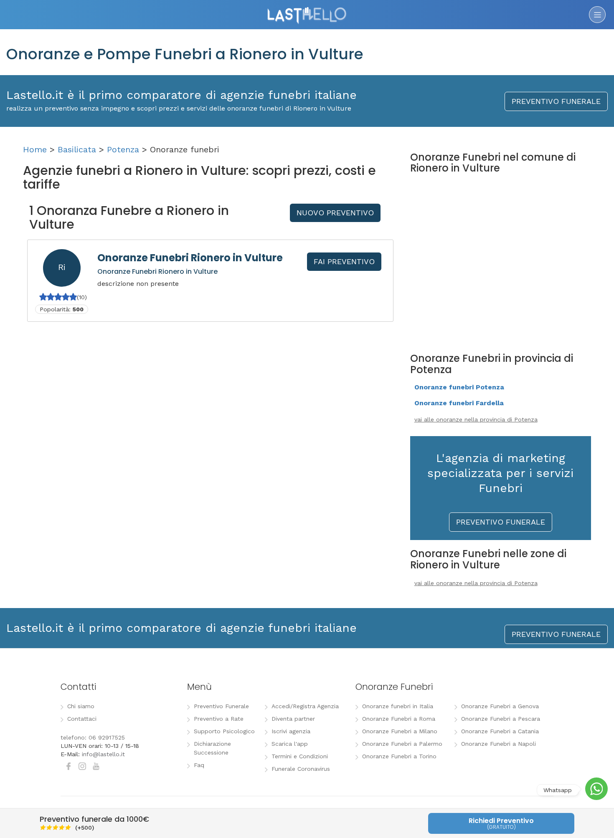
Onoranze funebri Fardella (459, 403)
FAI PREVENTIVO (344, 261)
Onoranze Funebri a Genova (500, 706)
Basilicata (77, 149)
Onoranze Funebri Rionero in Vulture (190, 258)
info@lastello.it (103, 754)
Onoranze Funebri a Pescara (500, 718)
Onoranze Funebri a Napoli (498, 743)
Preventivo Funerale (221, 706)
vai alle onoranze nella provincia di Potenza (476, 419)
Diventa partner (293, 718)
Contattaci (81, 718)
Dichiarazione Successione (212, 748)
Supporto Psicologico (224, 731)
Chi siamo (80, 706)
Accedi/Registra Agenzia (305, 706)
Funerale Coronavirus (300, 768)
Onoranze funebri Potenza (459, 387)
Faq (199, 765)
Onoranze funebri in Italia (397, 706)
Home (35, 149)
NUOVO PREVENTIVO (335, 212)
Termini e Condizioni (299, 756)
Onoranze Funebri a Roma (398, 718)
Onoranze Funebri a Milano (399, 731)
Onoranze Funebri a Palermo (402, 743)
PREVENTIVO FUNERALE (556, 101)
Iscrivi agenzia (290, 731)
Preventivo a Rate (219, 718)
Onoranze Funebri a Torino (399, 756)
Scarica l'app (289, 743)
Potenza (123, 149)
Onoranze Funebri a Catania (500, 731)
